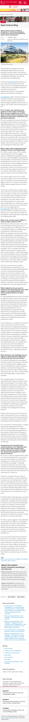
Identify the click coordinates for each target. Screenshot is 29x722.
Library (2, 14)
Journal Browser (5, 209)
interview (4, 560)
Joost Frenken (11, 82)
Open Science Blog (9, 25)
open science (11, 560)
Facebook (12, 597)
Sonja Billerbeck (5, 97)
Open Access (9, 14)
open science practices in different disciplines (14, 559)
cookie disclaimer (14, 718)
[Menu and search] (20, 3)
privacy (3, 718)
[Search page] (25, 3)
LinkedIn (21, 597)
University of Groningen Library (9, 3)
